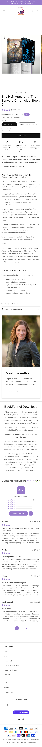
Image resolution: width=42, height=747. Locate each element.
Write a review (18, 514)
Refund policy (35, 739)
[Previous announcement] (4, 2)
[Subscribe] (35, 705)
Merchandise (8, 661)
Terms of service (21, 742)
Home (6, 652)
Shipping (4, 117)
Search (6, 687)
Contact (7, 675)
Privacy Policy (9, 692)
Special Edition (9, 124)
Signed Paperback (27, 124)
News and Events (10, 670)
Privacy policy (10, 742)
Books (6, 656)
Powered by (30, 480)
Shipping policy (33, 742)
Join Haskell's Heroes (11, 665)
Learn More (13, 391)
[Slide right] (25, 92)
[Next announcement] (38, 2)
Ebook (6, 129)
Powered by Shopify (23, 739)
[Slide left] (16, 92)
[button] (4, 11)
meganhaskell (12, 739)
